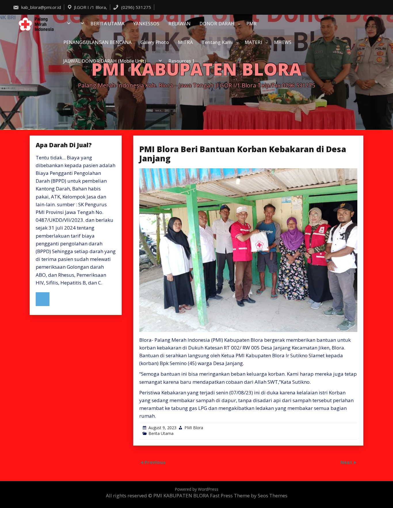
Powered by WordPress (196, 489)
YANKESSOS (146, 23)
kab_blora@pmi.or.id (40, 7)
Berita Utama (160, 433)
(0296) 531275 (135, 7)
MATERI (253, 42)
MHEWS (282, 42)
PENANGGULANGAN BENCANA (97, 42)
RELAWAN (179, 23)
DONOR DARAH (216, 23)
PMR (251, 23)
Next (346, 462)
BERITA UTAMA (107, 23)
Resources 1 (181, 61)
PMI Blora (193, 427)
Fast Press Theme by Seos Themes (248, 495)
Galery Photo (154, 42)
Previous (155, 462)
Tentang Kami (217, 42)
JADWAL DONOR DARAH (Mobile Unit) (104, 61)
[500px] (42, 299)
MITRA (185, 42)
